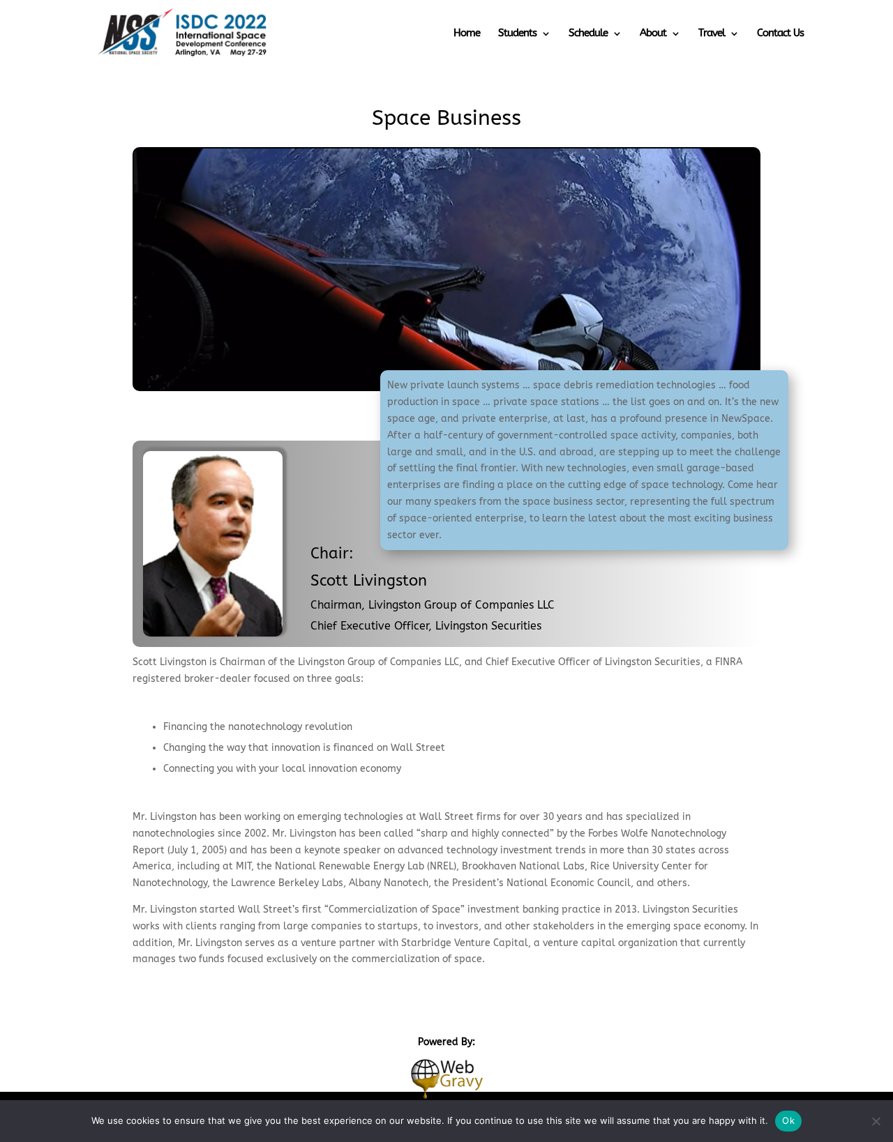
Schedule (588, 32)
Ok (788, 1120)
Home (466, 32)
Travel (711, 32)
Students (517, 32)
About (653, 32)
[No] (876, 1121)
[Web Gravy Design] (446, 1077)
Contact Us (780, 32)
